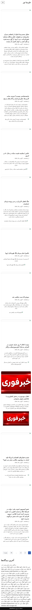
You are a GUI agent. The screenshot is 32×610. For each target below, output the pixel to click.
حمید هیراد (26, 588)
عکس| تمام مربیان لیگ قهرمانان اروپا (17, 253)
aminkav (26, 44)
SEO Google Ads (11, 605)
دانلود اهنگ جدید (17, 567)
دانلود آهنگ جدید (8, 599)
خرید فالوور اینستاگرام (12, 582)
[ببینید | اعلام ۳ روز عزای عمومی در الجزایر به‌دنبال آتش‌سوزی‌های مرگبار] (16, 331)
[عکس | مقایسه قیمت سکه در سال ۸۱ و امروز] (16, 139)
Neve (21, 608)
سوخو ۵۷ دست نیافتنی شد (20, 297)
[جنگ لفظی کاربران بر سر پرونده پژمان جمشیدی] (16, 187)
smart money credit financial (9, 571)
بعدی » (5, 552)
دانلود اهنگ (4, 569)
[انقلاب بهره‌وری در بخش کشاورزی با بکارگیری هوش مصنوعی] (16, 382)
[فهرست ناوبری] (3, 2)
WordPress (12, 608)
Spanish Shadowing (12, 595)
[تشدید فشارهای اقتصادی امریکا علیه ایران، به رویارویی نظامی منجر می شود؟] (16, 443)
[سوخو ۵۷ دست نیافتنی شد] (16, 283)
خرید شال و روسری (20, 569)
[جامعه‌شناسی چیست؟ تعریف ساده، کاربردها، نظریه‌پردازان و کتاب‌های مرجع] (16, 82)
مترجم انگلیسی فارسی (21, 573)
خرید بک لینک (26, 567)
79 (11, 552)
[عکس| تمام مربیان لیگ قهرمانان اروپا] (16, 239)
